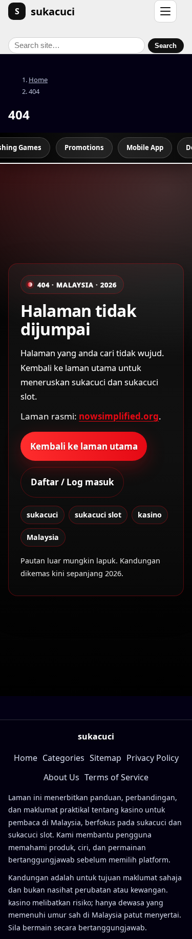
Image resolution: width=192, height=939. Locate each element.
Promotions (84, 147)
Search (166, 46)
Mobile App (144, 147)
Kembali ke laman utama (84, 446)
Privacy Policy (152, 757)
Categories (63, 757)
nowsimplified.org (119, 416)
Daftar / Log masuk (72, 482)
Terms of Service (116, 777)
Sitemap (105, 757)
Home (38, 79)
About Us (61, 777)
